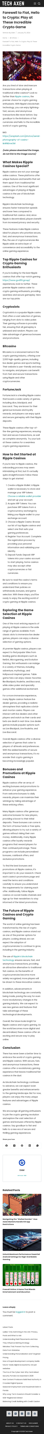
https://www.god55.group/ (16, 280)
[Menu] (35, 3)
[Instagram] (22, 1413)
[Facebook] (6, 1145)
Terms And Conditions (29, 1426)
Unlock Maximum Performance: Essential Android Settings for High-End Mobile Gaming (21, 1257)
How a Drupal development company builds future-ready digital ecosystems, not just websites (21, 1365)
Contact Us (21, 1423)
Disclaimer (33, 1423)
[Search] (39, 3)
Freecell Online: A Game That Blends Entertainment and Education (19, 1290)
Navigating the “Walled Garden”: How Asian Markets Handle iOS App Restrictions (20, 1222)
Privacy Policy (11, 1426)
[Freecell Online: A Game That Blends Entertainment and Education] (22, 1275)
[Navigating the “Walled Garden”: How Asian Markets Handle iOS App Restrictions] (22, 1205)
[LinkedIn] (30, 1145)
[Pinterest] (22, 1145)
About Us (10, 1423)
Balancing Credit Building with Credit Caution (21, 1401)
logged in (20, 1312)
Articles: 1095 (22, 1175)
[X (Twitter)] (14, 1145)
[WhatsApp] (37, 1145)
